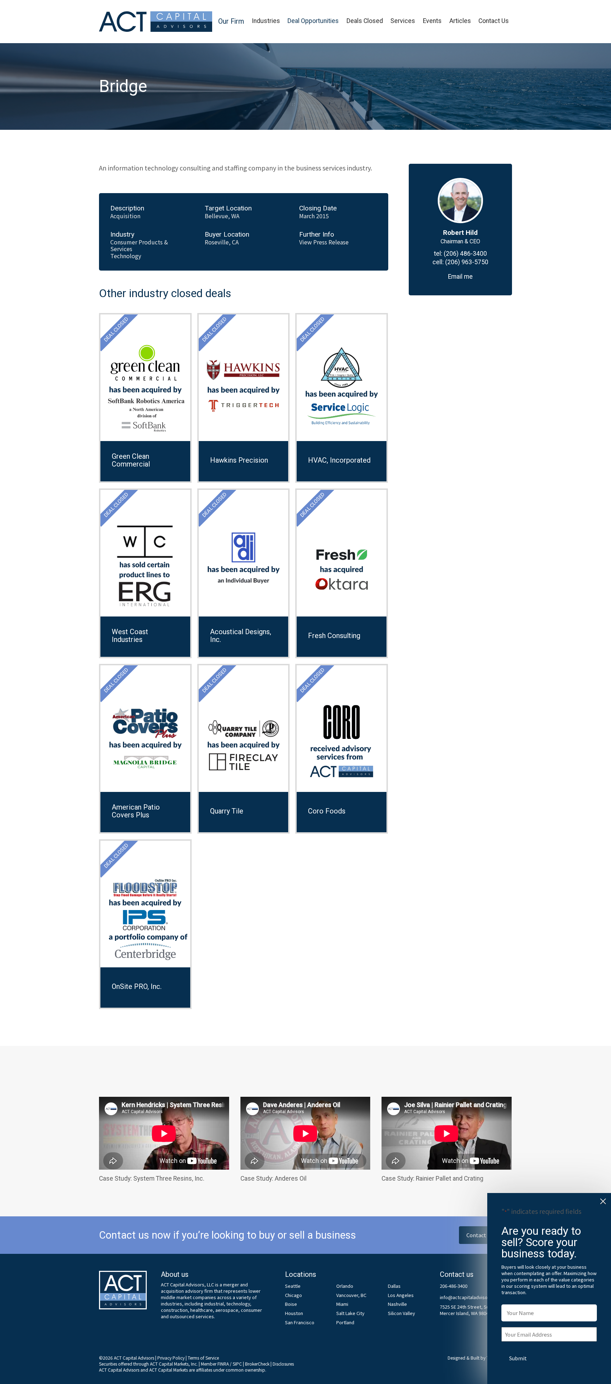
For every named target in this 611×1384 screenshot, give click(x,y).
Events (432, 20)
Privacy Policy (171, 1358)
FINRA (223, 1364)
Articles (460, 20)
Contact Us (493, 20)
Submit (518, 1358)
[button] (231, 21)
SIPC (237, 1364)
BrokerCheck (257, 1364)
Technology (125, 256)
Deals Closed (365, 20)
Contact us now (485, 1235)
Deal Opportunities (313, 20)
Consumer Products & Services (139, 245)
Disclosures (283, 1364)
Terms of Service (203, 1358)
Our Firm (231, 21)
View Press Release (324, 242)
